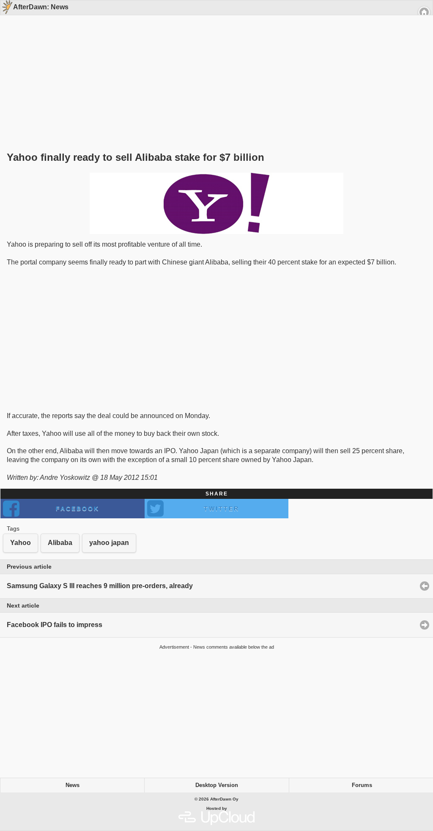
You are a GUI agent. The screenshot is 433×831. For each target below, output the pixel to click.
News (72, 785)
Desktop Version (216, 785)
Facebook (77, 508)
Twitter (221, 508)
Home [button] (424, 12)
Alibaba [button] (60, 542)
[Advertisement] (213, 68)
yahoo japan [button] (109, 542)
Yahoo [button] (20, 542)
